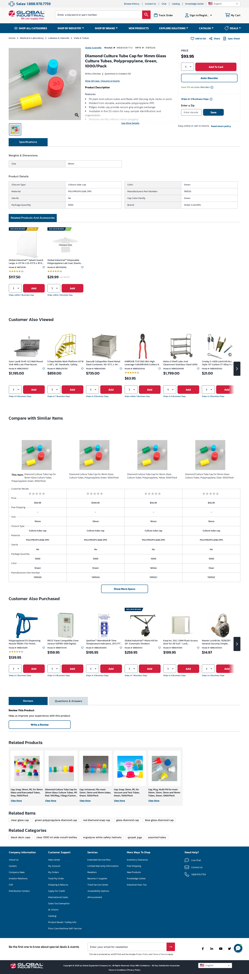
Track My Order (56, 878)
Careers (13, 866)
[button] (223, 3)
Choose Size (65, 245)
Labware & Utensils (58, 38)
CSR (11, 885)
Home (12, 38)
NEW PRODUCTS (139, 28)
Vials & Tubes (81, 38)
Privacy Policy (142, 954)
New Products (134, 872)
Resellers (92, 872)
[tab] (28, 142)
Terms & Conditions (118, 969)
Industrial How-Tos (137, 885)
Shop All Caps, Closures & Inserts (102, 81)
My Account (54, 866)
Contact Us (150, 3)
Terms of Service (160, 954)
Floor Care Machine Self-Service (64, 928)
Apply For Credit (56, 891)
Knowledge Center (194, 3)
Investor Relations (18, 878)
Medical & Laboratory (32, 38)
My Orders (53, 872)
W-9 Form (53, 910)
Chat (164, 3)
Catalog (176, 3)
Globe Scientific (93, 47)
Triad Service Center (97, 885)
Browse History (131, 3)
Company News (17, 872)
